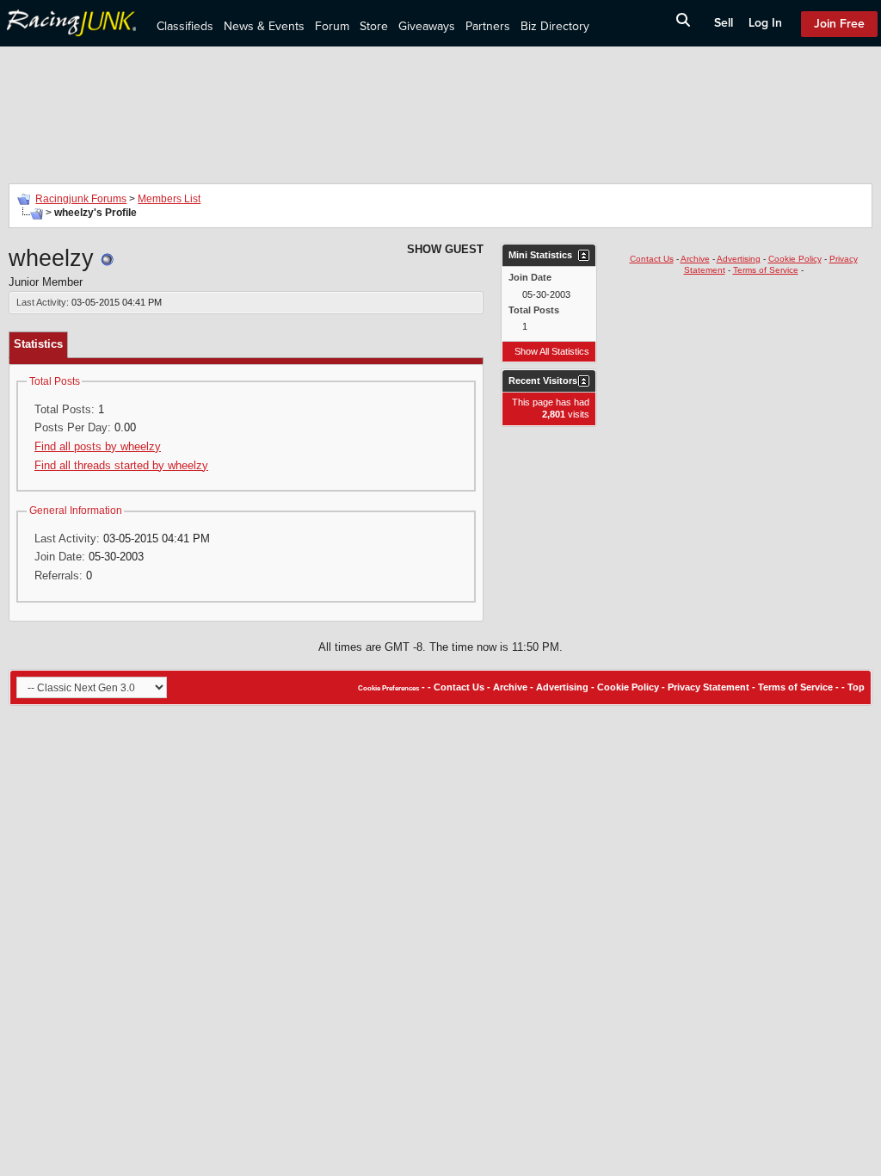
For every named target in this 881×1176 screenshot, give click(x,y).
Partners (487, 26)
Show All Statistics (551, 351)
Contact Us (652, 258)
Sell (723, 23)
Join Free (839, 24)
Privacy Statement (708, 687)
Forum (332, 26)
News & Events (264, 26)
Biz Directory (555, 26)
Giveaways (426, 26)
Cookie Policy (795, 258)
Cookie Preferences (388, 688)
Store (374, 26)
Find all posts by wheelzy (97, 446)
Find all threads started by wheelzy (121, 465)
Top (856, 687)
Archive (695, 258)
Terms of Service (765, 270)
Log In (765, 23)
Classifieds (185, 26)
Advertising (739, 258)
